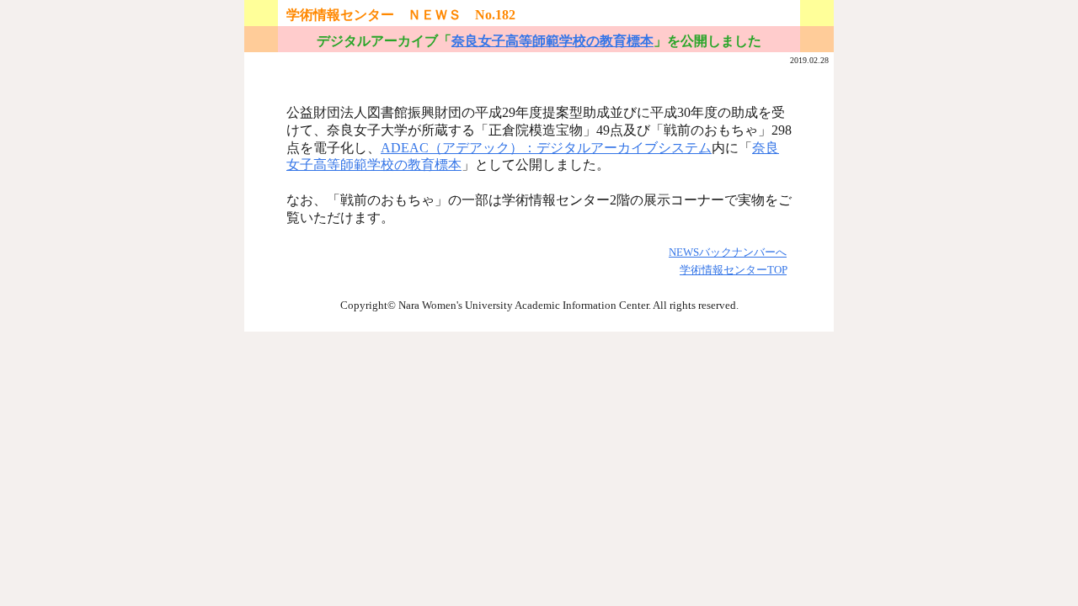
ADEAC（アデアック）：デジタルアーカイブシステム (546, 148)
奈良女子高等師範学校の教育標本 (552, 41)
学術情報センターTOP (733, 269)
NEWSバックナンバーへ (728, 252)
